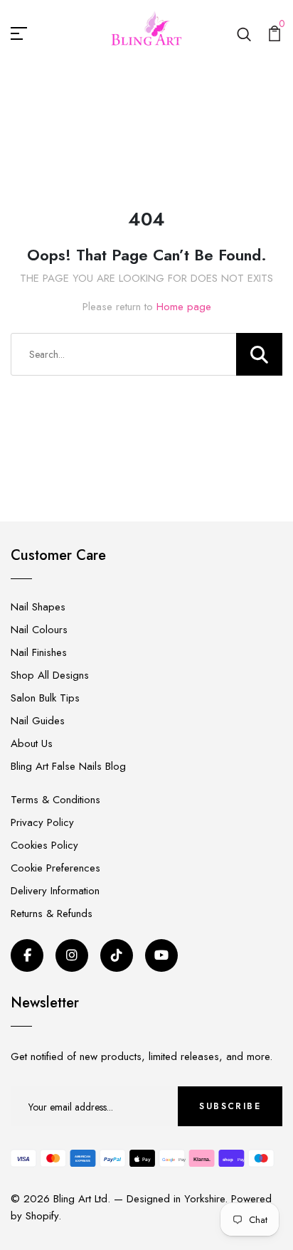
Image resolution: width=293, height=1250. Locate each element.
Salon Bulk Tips (45, 698)
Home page (183, 306)
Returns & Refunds (51, 913)
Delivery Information (55, 891)
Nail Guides (38, 721)
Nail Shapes (38, 607)
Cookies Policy (44, 845)
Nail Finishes (39, 652)
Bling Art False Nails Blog (68, 766)
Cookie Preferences (55, 868)
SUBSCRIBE (230, 1106)
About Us (32, 743)
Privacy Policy (42, 822)
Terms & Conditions (55, 799)
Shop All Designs (50, 675)
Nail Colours (39, 629)
